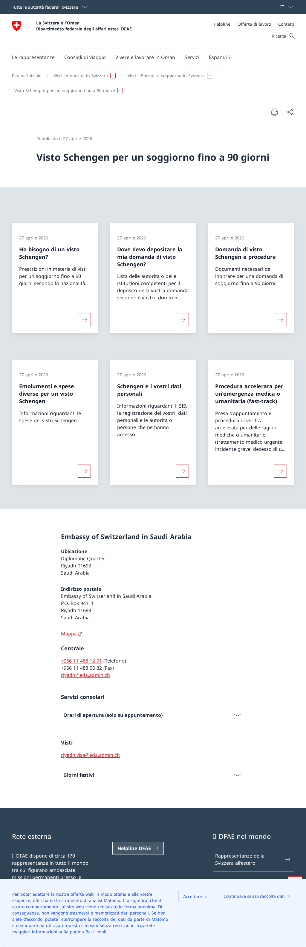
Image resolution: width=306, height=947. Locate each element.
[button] (33, 57)
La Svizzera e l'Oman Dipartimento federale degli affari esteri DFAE (84, 25)
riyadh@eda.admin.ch (85, 675)
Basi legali (95, 931)
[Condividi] (290, 112)
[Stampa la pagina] (274, 111)
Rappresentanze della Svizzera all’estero (239, 859)
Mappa (69, 633)
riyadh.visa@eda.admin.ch (90, 755)
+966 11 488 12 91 (81, 660)
